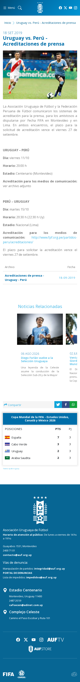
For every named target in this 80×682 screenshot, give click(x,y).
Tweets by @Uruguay (11, 468)
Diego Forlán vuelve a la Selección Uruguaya (37, 359)
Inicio (7, 23)
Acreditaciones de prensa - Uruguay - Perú (24, 277)
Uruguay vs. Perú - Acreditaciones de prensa (46, 23)
